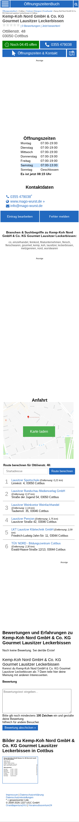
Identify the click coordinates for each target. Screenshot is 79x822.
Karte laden (39, 431)
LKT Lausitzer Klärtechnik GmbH (32, 529)
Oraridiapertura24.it (16, 805)
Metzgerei (37, 11)
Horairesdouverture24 (40, 805)
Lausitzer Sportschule (25, 480)
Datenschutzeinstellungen (19, 797)
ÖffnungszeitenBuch (41, 4)
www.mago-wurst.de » (27, 201)
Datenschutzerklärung (32, 794)
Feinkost (29, 11)
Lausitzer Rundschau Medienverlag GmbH (38, 491)
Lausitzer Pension (22, 518)
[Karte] (72, 53)
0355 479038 (20, 197)
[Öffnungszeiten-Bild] (20, 782)
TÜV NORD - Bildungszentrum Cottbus (36, 543)
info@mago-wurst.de (26, 206)
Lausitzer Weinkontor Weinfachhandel (35, 504)
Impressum (12, 794)
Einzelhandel (47, 11)
